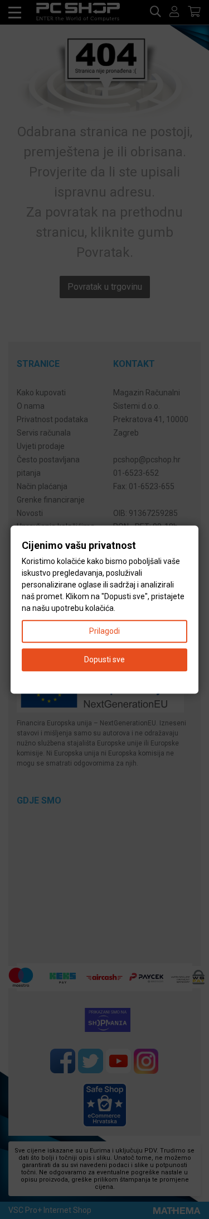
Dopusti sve (104, 659)
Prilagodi (104, 631)
